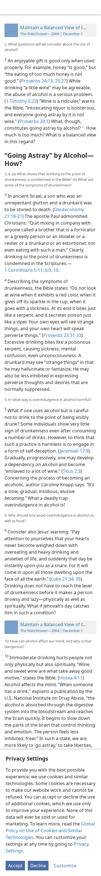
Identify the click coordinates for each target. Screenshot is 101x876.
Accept (15, 866)
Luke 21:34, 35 (66, 579)
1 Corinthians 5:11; (24, 270)
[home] (8, 7)
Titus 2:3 (72, 471)
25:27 (60, 81)
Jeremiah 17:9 (74, 451)
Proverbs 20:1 (34, 121)
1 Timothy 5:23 (21, 101)
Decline (38, 866)
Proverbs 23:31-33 (62, 335)
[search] (93, 7)
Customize (65, 866)
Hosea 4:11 (70, 678)
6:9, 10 (51, 270)
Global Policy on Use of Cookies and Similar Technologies (50, 830)
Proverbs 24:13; (37, 81)
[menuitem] (8, 7)
